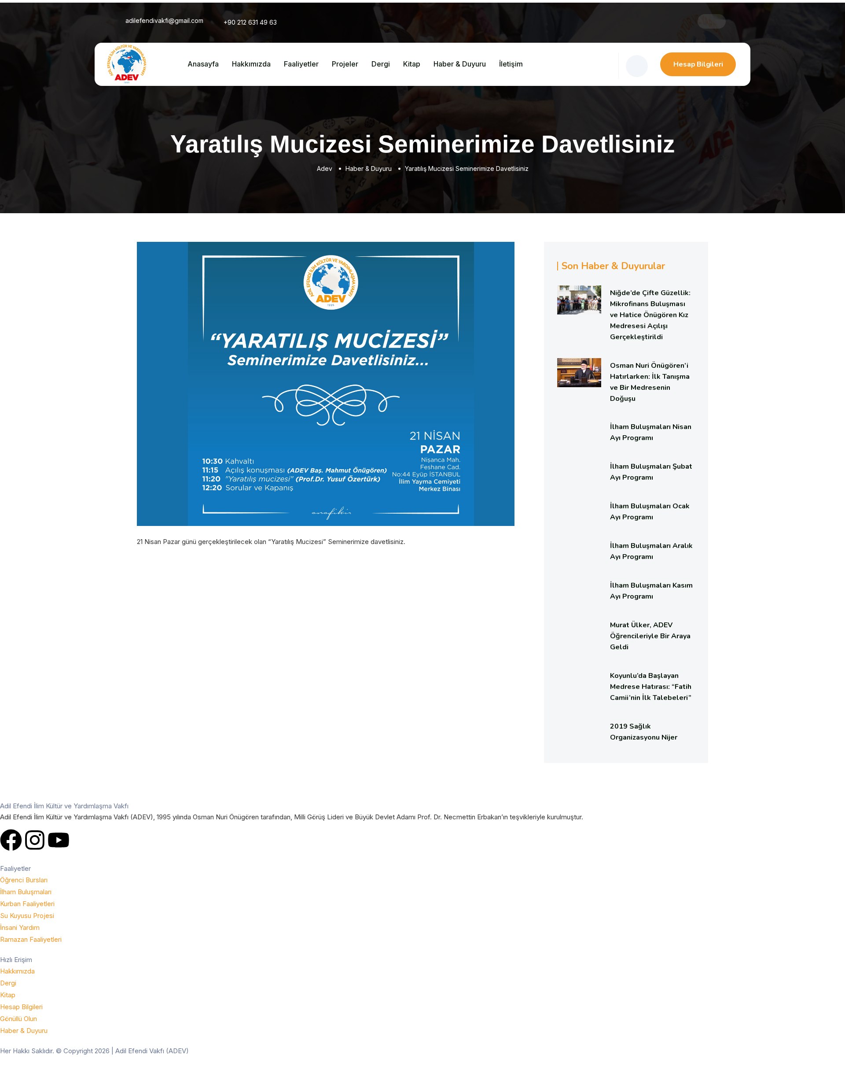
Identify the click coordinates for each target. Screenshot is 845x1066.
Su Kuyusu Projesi (27, 915)
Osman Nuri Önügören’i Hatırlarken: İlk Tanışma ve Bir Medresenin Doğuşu (650, 382)
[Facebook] (11, 840)
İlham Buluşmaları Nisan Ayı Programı (650, 432)
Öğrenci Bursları (24, 880)
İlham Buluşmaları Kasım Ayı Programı (651, 591)
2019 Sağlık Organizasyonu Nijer (643, 732)
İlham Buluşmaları (25, 892)
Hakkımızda (251, 63)
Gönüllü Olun (18, 1018)
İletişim (511, 63)
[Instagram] (35, 840)
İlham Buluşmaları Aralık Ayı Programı (651, 551)
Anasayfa (203, 63)
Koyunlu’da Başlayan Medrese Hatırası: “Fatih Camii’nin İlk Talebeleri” (650, 687)
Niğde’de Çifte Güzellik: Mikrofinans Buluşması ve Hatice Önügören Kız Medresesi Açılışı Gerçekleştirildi (650, 315)
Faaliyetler (301, 63)
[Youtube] (59, 840)
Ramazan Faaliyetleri (31, 939)
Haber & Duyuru (460, 63)
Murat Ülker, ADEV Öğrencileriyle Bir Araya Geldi (650, 636)
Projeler (345, 63)
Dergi (380, 63)
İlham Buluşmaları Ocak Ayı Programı (650, 511)
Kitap (411, 63)
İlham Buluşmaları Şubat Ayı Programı (651, 472)
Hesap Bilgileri (698, 64)
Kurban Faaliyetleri (27, 903)
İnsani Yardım (20, 927)
